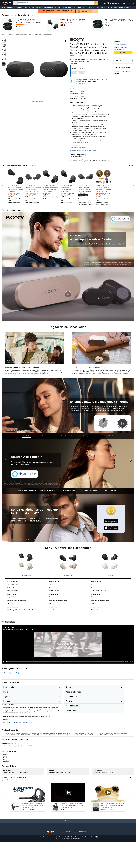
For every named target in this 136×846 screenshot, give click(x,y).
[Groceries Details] (61, 7)
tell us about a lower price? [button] (22, 722)
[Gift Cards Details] (94, 7)
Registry (109, 7)
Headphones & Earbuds (34, 34)
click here (47, 716)
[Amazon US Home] (50, 832)
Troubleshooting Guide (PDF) (10, 673)
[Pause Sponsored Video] (42, 796)
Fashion (103, 7)
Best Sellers (39, 7)
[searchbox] (56, 3)
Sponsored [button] (4, 780)
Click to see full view (37, 101)
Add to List (118, 60)
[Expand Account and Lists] (118, 3)
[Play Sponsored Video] (68, 792)
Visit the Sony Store (76, 41)
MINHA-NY (121, 49)
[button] (3, 7)
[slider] (65, 661)
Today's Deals (77, 7)
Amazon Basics (29, 7)
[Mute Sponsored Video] (42, 800)
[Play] (3, 662)
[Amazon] (6, 2)
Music (115, 7)
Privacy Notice (54, 837)
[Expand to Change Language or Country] (105, 3)
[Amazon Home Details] (128, 7)
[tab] (26, 436)
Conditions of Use (44, 837)
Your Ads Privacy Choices (88, 837)
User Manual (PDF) (7, 677)
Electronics (4, 34)
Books (84, 7)
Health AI (10, 7)
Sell (98, 7)
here (29, 712)
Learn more (89, 83)
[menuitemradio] (130, 662)
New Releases (48, 7)
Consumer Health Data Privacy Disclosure (69, 837)
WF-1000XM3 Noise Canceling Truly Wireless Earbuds (19, 629)
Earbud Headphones (47, 34)
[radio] (3, 40)
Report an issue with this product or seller (84, 150)
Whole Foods (67, 7)
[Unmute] (133, 662)
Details (126, 47)
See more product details (78, 147)
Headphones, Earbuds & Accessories (18, 34)
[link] (29, 27)
